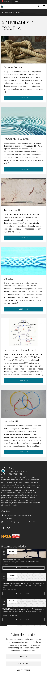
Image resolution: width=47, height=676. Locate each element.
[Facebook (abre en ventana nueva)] (3, 527)
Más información (23, 670)
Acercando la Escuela (16, 138)
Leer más (23, 98)
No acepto (23, 664)
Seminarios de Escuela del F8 (21, 350)
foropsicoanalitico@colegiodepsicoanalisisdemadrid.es (20, 522)
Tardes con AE (12, 210)
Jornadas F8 (11, 421)
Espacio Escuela (13, 67)
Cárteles (8, 278)
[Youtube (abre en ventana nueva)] (8, 527)
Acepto (23, 657)
